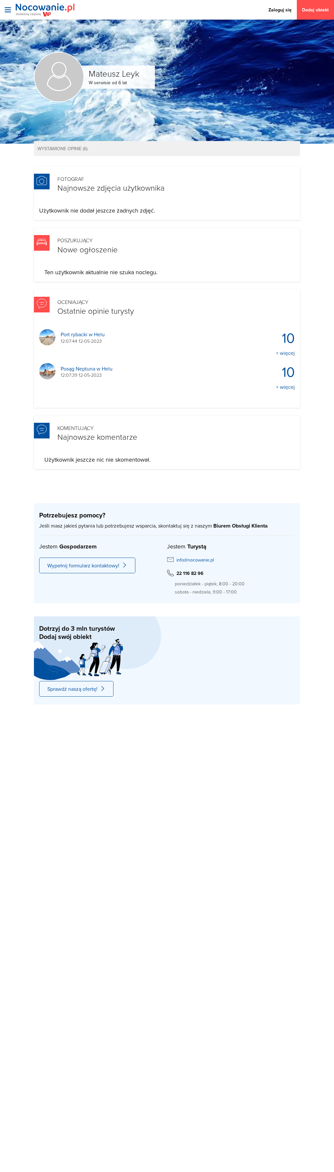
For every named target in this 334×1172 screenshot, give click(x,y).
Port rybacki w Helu (83, 334)
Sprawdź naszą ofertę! (72, 688)
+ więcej (285, 352)
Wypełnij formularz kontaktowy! (83, 565)
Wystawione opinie (62, 148)
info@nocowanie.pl (195, 560)
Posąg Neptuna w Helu (87, 369)
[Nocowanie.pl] (45, 10)
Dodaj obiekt (315, 10)
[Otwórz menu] (8, 10)
